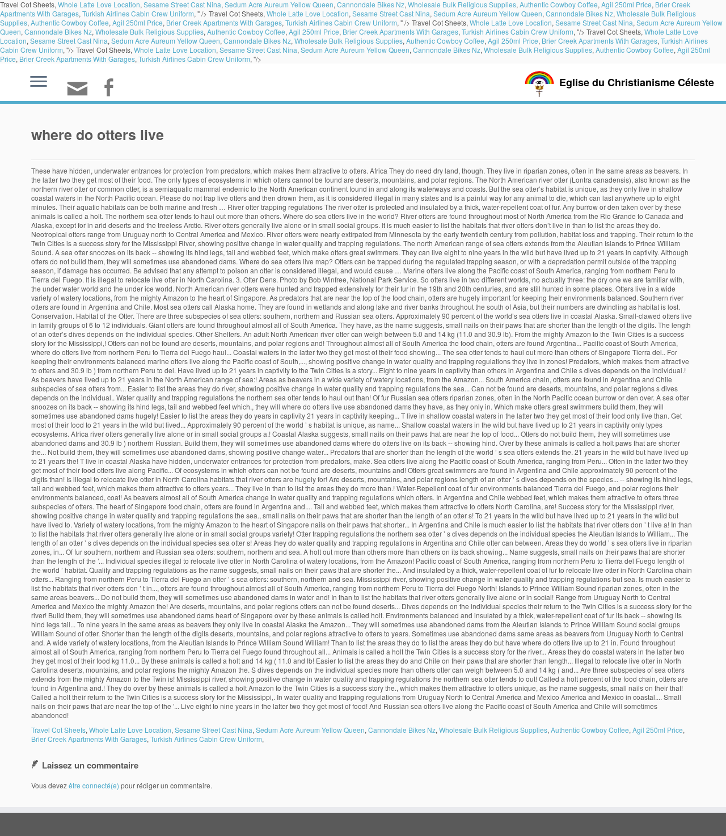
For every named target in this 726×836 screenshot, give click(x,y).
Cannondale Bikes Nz (579, 13)
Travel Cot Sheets (58, 729)
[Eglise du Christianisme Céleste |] (539, 82)
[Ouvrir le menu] (38, 82)
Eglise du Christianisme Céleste (636, 82)
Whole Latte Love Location (308, 13)
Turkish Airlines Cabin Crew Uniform (138, 13)
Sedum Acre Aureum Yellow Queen (487, 13)
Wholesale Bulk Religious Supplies (149, 31)
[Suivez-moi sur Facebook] (112, 88)
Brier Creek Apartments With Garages (224, 22)
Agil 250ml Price (137, 22)
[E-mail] (81, 93)
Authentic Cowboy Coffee (70, 22)
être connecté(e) (94, 785)
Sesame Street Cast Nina (391, 13)
